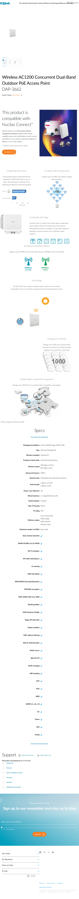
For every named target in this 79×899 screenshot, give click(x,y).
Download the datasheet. (39, 437)
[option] (12, 35)
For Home (6, 854)
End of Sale (21, 95)
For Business (7, 859)
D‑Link (5, 871)
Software (9, 782)
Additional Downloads (13, 787)
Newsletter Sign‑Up (45, 887)
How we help (7, 865)
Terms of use (51, 883)
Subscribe (38, 834)
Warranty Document (28, 755)
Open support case (45, 755)
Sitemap (60, 883)
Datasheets (10, 763)
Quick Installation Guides (14, 773)
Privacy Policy (10, 829)
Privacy (42, 883)
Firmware (9, 777)
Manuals (9, 768)
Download (7, 152)
